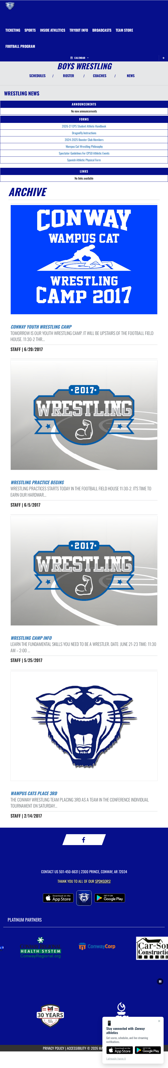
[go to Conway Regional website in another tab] (34, 948)
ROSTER (68, 75)
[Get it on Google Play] (148, 1050)
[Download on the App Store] (119, 1050)
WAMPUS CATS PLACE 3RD (33, 793)
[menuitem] (12, 30)
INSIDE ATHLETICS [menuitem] (52, 30)
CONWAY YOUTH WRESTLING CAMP (40, 326)
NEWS (131, 75)
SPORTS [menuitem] (30, 30)
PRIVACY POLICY (53, 1048)
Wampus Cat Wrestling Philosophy (84, 146)
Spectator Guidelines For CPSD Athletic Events (84, 153)
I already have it (116, 1058)
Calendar (79, 57)
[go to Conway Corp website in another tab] (91, 948)
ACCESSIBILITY (76, 1048)
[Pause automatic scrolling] (160, 981)
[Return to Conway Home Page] (9, 5)
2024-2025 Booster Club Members (84, 139)
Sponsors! (103, 881)
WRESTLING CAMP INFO (30, 638)
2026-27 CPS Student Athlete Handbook (84, 126)
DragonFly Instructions (84, 133)
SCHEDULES (37, 75)
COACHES (99, 75)
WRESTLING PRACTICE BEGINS (36, 482)
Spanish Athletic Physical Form (84, 160)
